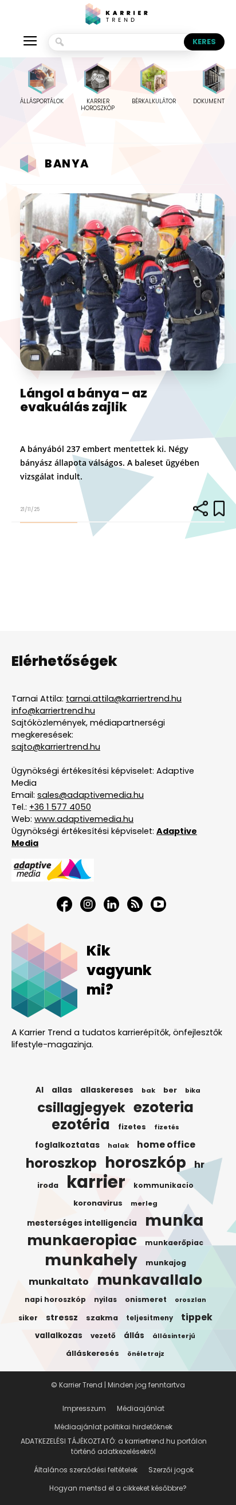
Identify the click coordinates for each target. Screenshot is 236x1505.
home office (166, 1145)
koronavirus (98, 1203)
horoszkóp (145, 1162)
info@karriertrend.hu (53, 710)
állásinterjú (173, 1335)
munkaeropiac (82, 1240)
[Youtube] (158, 904)
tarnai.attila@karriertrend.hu (124, 698)
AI (40, 1090)
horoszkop (61, 1163)
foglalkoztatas (67, 1145)
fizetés (166, 1127)
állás (134, 1335)
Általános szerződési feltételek (85, 1470)
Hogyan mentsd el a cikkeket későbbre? (118, 1488)
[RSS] (135, 904)
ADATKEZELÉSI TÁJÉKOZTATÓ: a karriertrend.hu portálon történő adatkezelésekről (114, 1446)
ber (170, 1090)
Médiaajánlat (140, 1408)
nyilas (105, 1299)
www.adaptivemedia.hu (83, 819)
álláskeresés (92, 1353)
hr (199, 1165)
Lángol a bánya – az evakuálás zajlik (83, 400)
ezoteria (163, 1107)
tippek (197, 1317)
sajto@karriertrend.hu (55, 747)
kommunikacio (163, 1185)
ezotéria (81, 1124)
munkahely (91, 1260)
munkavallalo (149, 1280)
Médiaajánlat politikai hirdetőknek (113, 1427)
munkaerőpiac (174, 1242)
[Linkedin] (111, 904)
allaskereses (106, 1090)
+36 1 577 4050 (60, 807)
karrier (95, 1182)
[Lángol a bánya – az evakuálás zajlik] (122, 282)
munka (174, 1220)
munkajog (165, 1263)
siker (28, 1318)
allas (62, 1090)
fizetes (132, 1127)
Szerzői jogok (171, 1470)
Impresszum (84, 1408)
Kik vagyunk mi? (119, 970)
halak (118, 1145)
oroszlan (190, 1300)
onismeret (146, 1299)
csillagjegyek (81, 1107)
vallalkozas (58, 1335)
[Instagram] (88, 904)
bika (192, 1090)
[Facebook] (64, 904)
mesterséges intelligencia (82, 1223)
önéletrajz (145, 1354)
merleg (144, 1203)
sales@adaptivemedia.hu (90, 795)
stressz (62, 1317)
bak (148, 1090)
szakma (102, 1318)
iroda (47, 1185)
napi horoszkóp (55, 1299)
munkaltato (59, 1282)
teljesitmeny (149, 1318)
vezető (103, 1335)
